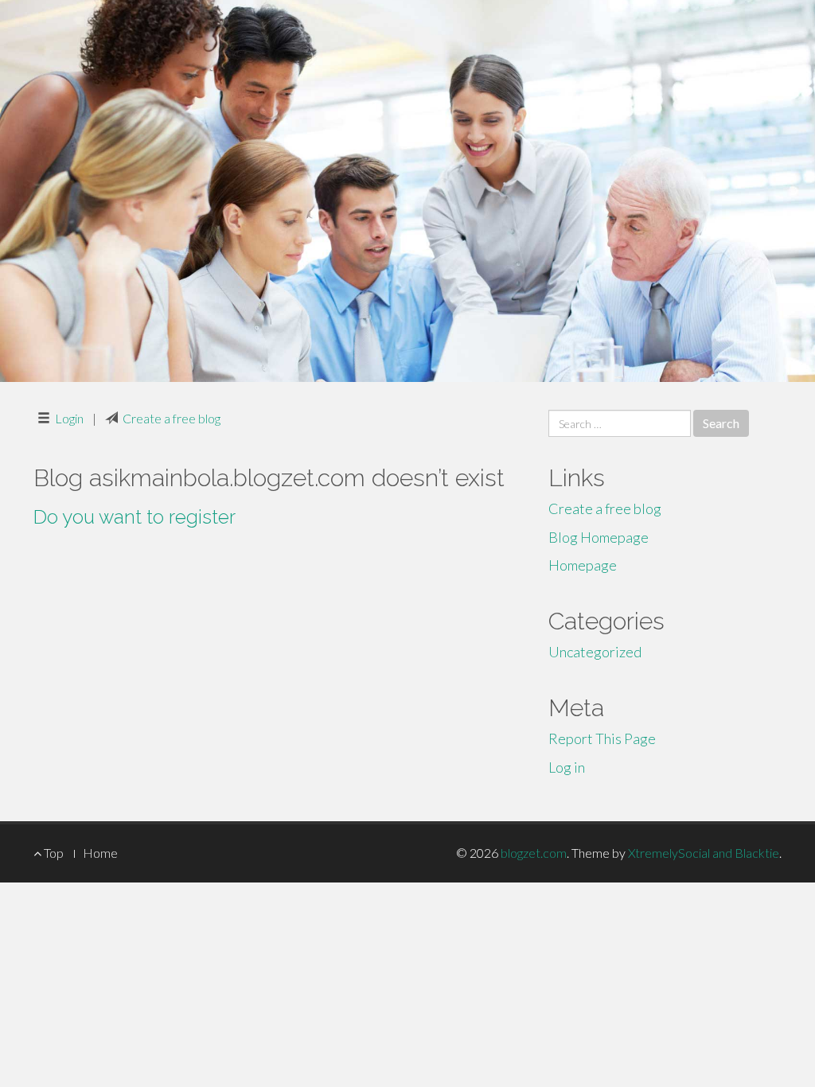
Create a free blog (171, 418)
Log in (566, 767)
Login (69, 418)
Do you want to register (134, 516)
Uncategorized (594, 651)
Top (52, 852)
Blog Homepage (598, 537)
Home (100, 852)
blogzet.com (534, 852)
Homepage (582, 565)
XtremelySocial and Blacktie (703, 852)
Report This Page (602, 738)
